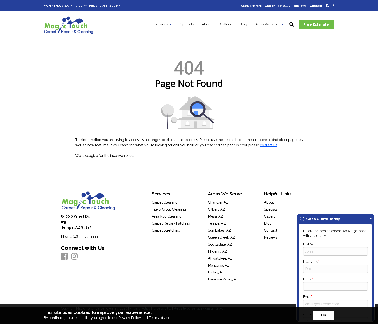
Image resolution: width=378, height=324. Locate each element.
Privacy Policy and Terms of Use (144, 318)
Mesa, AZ (215, 216)
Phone (307, 279)
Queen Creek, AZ (221, 237)
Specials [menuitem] (187, 24)
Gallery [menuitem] (225, 24)
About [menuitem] (207, 24)
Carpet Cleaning (165, 202)
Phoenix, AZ (217, 251)
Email (307, 296)
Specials (271, 209)
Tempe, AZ (217, 223)
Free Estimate (316, 25)
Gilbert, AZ (216, 209)
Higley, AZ (216, 272)
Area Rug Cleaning (167, 216)
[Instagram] (332, 6)
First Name (310, 244)
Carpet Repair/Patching (171, 223)
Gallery (269, 216)
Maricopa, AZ (218, 265)
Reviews (271, 237)
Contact (270, 230)
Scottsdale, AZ (220, 244)
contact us (268, 145)
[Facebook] (327, 6)
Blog (268, 223)
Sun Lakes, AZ (219, 230)
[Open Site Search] (291, 24)
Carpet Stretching (166, 230)
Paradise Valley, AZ (223, 279)
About (269, 202)
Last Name (310, 261)
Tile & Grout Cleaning (169, 209)
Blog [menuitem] (243, 24)
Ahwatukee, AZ (220, 258)
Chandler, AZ (218, 202)
